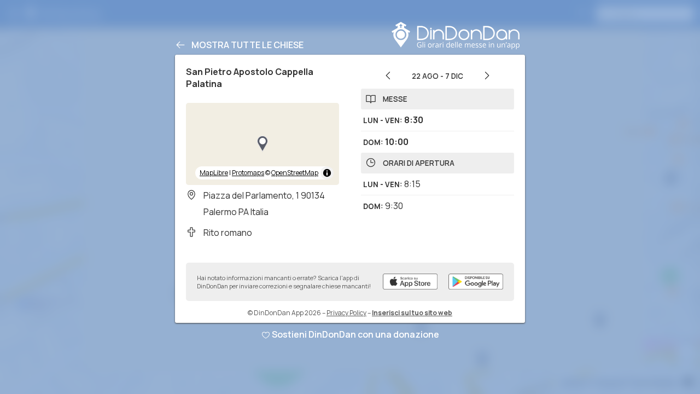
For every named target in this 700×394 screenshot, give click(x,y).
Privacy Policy (346, 312)
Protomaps (248, 172)
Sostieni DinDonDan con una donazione (355, 334)
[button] (262, 144)
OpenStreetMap (294, 172)
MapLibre (214, 172)
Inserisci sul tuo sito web (412, 312)
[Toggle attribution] (327, 172)
